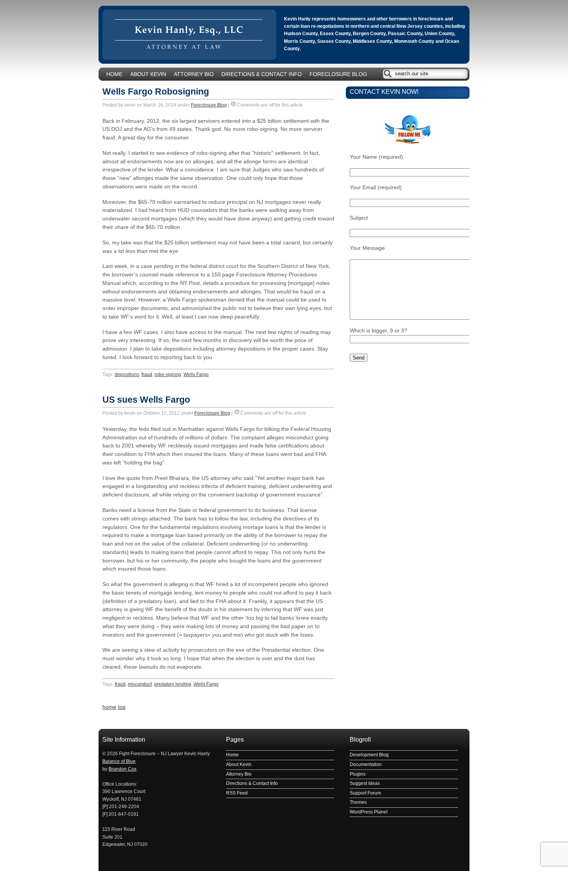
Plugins (358, 774)
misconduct (140, 684)
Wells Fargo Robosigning (155, 91)
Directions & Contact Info (261, 74)
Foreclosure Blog (338, 74)
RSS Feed (237, 793)
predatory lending (172, 684)
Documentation (366, 764)
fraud (146, 374)
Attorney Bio (194, 74)
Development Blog (369, 754)
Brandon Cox (122, 769)
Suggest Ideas (365, 783)
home (109, 707)
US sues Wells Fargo (146, 400)
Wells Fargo (196, 374)
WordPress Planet (369, 812)
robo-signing (168, 374)
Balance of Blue (119, 761)
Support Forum (365, 793)
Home (114, 74)
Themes (358, 802)
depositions (127, 374)
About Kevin (148, 74)
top (122, 707)
